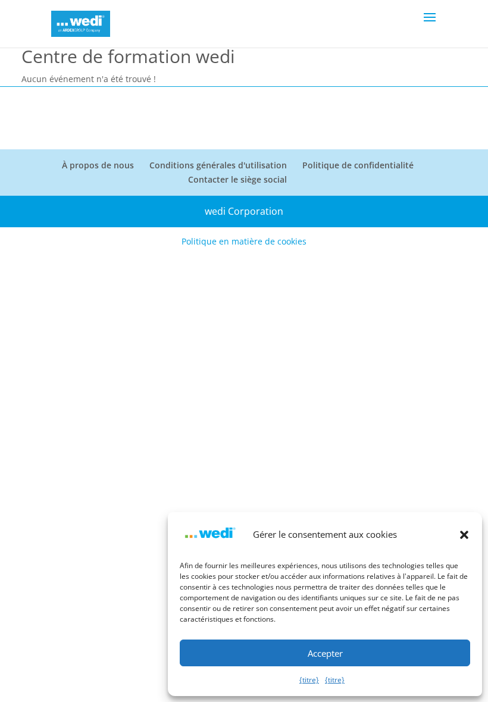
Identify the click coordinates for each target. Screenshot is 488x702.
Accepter (325, 653)
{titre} (309, 680)
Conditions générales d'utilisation (218, 165)
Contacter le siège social (237, 179)
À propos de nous (98, 165)
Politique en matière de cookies (244, 241)
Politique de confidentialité (358, 165)
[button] (464, 535)
